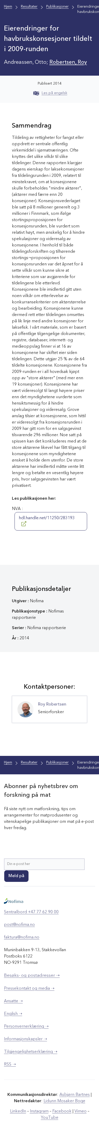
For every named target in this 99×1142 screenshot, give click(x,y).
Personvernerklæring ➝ (26, 1026)
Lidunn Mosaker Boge (64, 1101)
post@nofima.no (19, 925)
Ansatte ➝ (13, 1001)
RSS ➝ (10, 1064)
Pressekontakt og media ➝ (29, 989)
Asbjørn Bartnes (74, 1095)
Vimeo (80, 1111)
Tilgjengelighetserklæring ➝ (30, 1052)
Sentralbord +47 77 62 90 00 (31, 912)
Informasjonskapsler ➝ (25, 1039)
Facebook (62, 1111)
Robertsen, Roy (68, 62)
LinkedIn (18, 1111)
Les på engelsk (54, 93)
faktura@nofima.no (21, 937)
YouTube (49, 1118)
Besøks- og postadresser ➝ (32, 975)
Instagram (39, 1111)
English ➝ (13, 1014)
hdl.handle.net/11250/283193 (47, 518)
